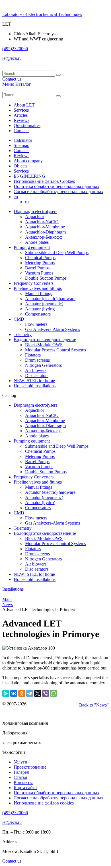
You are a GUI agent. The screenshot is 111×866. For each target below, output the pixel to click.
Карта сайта (25, 787)
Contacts (21, 130)
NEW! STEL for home (34, 380)
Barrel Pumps (37, 267)
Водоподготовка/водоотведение (45, 339)
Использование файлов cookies (44, 803)
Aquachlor (34, 216)
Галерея (21, 772)
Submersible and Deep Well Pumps (57, 252)
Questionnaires (27, 125)
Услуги (20, 761)
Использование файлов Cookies (44, 181)
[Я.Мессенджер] (5, 693)
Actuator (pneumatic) (44, 303)
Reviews (21, 120)
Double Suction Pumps (46, 278)
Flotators (33, 355)
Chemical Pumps (40, 257)
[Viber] (45, 693)
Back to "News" (94, 705)
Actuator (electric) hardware (50, 298)
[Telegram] (29, 693)
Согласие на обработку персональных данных (58, 191)
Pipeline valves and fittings (38, 288)
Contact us (11, 79)
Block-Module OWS (44, 344)
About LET (24, 105)
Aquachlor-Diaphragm (45, 232)
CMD (19, 319)
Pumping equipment (32, 247)
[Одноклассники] (21, 693)
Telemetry (23, 334)
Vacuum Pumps (39, 273)
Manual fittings (38, 293)
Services (21, 110)
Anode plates (37, 242)
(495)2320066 (15, 48)
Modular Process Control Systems (55, 349)
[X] (37, 693)
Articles (21, 115)
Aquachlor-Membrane (45, 226)
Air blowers (35, 370)
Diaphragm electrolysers (35, 211)
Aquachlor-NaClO (42, 221)
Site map (21, 145)
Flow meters (36, 324)
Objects (20, 165)
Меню (8, 84)
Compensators (38, 314)
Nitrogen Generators (43, 365)
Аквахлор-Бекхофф (43, 237)
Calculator (23, 140)
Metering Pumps (40, 262)
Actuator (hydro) (40, 308)
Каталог (23, 84)
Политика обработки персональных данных (56, 186)
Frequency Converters (34, 283)
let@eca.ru (12, 58)
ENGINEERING (29, 176)
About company (28, 160)
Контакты (23, 782)
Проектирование (30, 767)
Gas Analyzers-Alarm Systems (52, 329)
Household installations (35, 385)
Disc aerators (36, 375)
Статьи (20, 777)
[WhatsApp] (53, 693)
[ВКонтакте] (13, 693)
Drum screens (37, 360)
